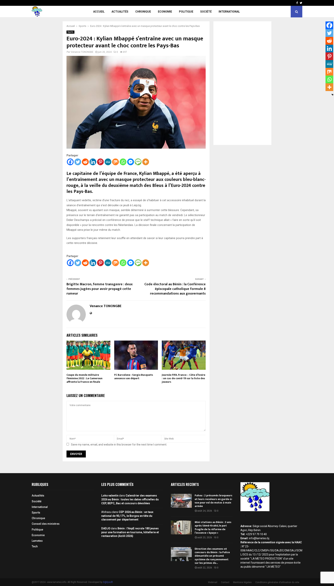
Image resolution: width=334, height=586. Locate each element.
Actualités (120, 11)
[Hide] (332, 94)
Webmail (212, 582)
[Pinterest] (100, 161)
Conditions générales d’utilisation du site (277, 582)
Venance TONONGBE (82, 52)
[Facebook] (70, 161)
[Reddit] (85, 161)
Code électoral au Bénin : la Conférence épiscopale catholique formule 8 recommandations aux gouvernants (175, 288)
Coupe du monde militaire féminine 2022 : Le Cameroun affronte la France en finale (84, 378)
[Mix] (115, 161)
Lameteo (37, 540)
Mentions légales (242, 582)
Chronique (143, 11)
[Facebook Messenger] (130, 161)
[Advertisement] (242, 83)
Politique (186, 11)
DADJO (105, 528)
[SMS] (138, 161)
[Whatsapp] (123, 161)
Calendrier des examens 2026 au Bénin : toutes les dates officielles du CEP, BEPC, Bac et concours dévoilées (130, 499)
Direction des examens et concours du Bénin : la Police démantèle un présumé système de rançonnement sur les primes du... (212, 556)
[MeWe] (108, 161)
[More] (145, 161)
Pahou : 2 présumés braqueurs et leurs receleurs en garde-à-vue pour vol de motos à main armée (214, 500)
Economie (165, 11)
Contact (225, 582)
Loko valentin (109, 495)
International (229, 11)
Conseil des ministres (46, 523)
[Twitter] (77, 161)
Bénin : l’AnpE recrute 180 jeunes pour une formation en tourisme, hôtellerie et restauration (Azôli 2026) (130, 532)
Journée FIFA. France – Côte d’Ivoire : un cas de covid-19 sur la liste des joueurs (183, 378)
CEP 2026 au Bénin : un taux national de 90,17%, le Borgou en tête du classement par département (127, 515)
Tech (35, 546)
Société (206, 11)
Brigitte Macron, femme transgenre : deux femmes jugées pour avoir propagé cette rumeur (99, 288)
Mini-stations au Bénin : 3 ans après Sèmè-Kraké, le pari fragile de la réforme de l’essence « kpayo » (213, 527)
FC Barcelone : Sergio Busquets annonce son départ (133, 377)
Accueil (99, 11)
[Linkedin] (92, 161)
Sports (70, 32)
